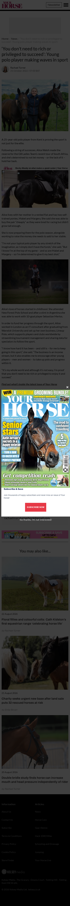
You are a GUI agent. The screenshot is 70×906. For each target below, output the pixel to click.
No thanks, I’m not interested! (36, 519)
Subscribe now (35, 507)
